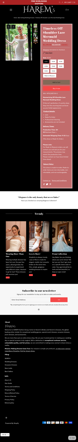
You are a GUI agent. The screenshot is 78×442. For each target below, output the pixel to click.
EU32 (46, 61)
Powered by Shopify (12, 423)
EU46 (53, 71)
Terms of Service (10, 396)
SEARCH (7, 358)
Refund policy (9, 403)
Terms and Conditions (59, 180)
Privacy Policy (9, 400)
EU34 (53, 61)
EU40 (53, 66)
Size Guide (8, 383)
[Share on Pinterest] (50, 185)
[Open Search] (59, 2)
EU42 (60, 66)
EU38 (46, 66)
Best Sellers (9, 371)
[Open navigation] (11, 9)
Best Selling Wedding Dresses (26, 18)
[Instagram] (3, 2)
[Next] (13, 27)
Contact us (46, 180)
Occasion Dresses (11, 365)
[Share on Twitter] (47, 185)
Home (15, 18)
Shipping (46, 50)
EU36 (60, 61)
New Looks (8, 368)
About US (8, 380)
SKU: (44, 93)
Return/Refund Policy (12, 393)
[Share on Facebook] (44, 185)
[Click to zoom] (29, 27)
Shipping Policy (10, 390)
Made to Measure (50, 76)
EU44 (46, 71)
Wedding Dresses (11, 362)
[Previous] (9, 27)
